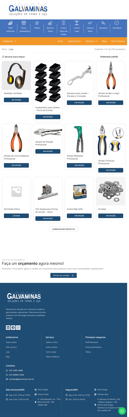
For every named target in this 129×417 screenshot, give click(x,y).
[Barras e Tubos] (50, 23)
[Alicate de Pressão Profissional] (48, 131)
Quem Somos (74, 41)
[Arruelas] (110, 191)
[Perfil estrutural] (10, 23)
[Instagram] (18, 327)
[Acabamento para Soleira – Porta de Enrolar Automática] (48, 82)
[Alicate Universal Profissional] (110, 140)
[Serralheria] (117, 23)
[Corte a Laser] (77, 23)
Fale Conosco (118, 41)
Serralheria (117, 28)
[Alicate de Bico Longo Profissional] (110, 75)
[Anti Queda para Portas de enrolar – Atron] (48, 191)
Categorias (8, 41)
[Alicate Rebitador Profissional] (79, 138)
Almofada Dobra (12, 209)
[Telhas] (37, 23)
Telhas (37, 28)
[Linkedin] (8, 327)
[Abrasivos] (103, 23)
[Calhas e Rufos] (90, 23)
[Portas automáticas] (24, 23)
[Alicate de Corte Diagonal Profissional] (16, 138)
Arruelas (102, 209)
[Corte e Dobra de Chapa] (63, 23)
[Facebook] (13, 327)
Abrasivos (103, 28)
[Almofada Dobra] (16, 191)
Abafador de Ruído (13, 93)
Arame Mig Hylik (75, 209)
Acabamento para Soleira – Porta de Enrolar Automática (47, 110)
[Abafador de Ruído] (16, 75)
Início (60, 41)
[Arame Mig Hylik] (79, 191)
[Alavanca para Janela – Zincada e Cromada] (79, 75)
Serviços (90, 41)
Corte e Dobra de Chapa (63, 31)
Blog (104, 41)
